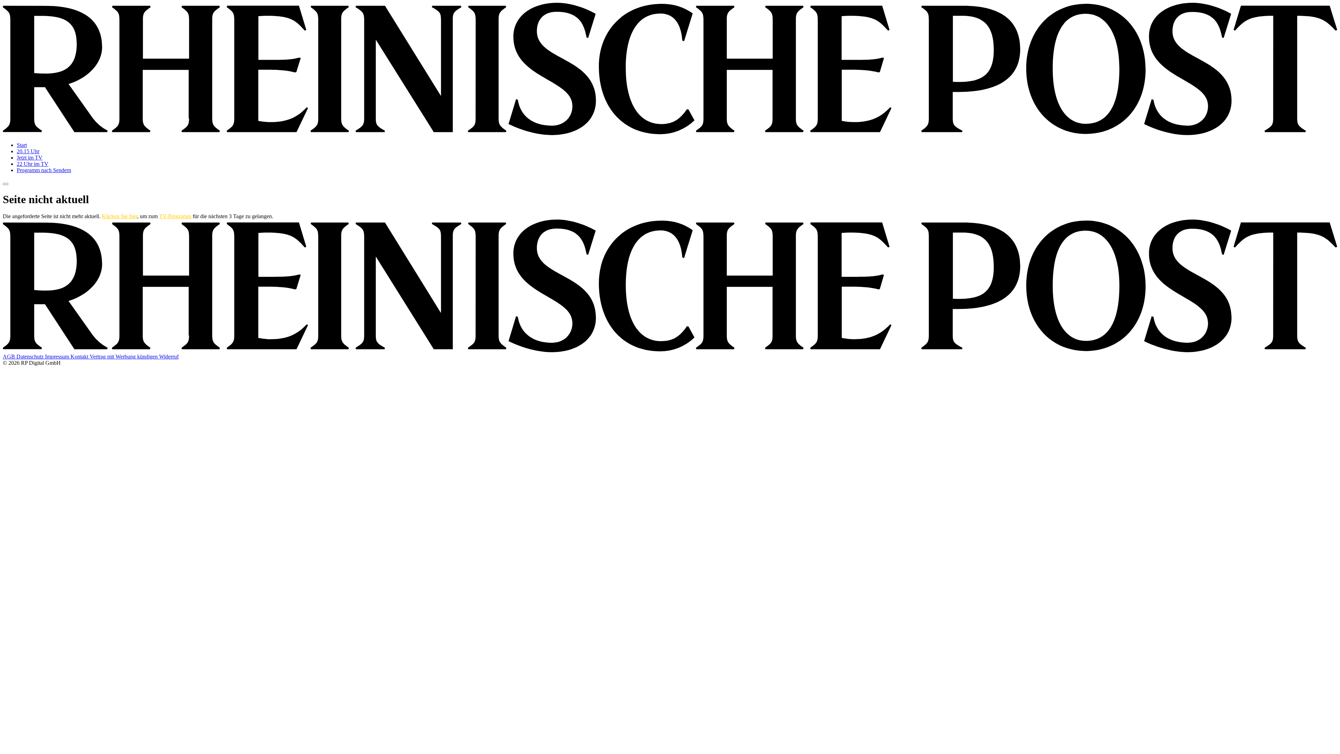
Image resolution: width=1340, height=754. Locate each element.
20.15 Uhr (28, 151)
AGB (9, 357)
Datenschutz (30, 357)
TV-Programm (175, 216)
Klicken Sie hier (119, 216)
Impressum (57, 357)
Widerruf (169, 357)
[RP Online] (670, 133)
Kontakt (80, 357)
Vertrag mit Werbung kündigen (124, 357)
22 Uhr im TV (33, 164)
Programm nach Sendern (44, 170)
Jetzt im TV (30, 158)
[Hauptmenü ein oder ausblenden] (5, 184)
